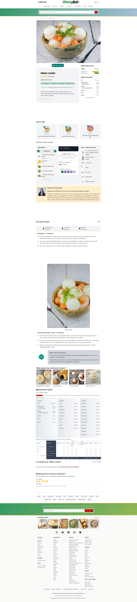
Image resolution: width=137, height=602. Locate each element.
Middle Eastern (88, 563)
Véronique (58, 188)
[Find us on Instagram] (38, 2)
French (86, 552)
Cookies (71, 558)
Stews (70, 576)
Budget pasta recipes (73, 544)
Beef (54, 546)
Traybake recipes (73, 581)
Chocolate (55, 547)
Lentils (54, 559)
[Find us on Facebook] (42, 2)
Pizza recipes (72, 567)
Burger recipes (72, 552)
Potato (54, 570)
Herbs (77, 496)
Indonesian (87, 557)
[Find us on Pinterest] (40, 2)
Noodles (55, 564)
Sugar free (50, 496)
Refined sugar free (71, 499)
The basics (71, 579)
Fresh (97, 496)
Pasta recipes (72, 566)
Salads (39, 549)
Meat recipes (87, 583)
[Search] (96, 12)
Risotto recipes (72, 573)
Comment (39, 483)
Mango (54, 561)
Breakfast (40, 541)
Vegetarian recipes (89, 586)
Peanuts (55, 567)
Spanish (86, 565)
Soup (39, 553)
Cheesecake (71, 553)
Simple (89, 499)
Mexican (86, 562)
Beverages (40, 539)
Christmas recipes (41, 560)
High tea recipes (72, 559)
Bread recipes (72, 541)
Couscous (55, 550)
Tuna (54, 576)
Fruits (38, 496)
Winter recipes (88, 544)
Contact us (84, 589)
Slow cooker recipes (89, 576)
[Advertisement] (68, 111)
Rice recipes (72, 572)
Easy (54, 499)
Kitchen (69, 6)
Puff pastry (55, 572)
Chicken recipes (72, 555)
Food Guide (78, 6)
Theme (61, 6)
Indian (86, 555)
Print (100, 221)
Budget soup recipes (73, 550)
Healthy (91, 496)
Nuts (54, 566)
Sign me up (88, 510)
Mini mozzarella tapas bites (68, 136)
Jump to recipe (58, 65)
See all (96, 517)
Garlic (54, 555)
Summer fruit (82, 499)
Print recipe (63, 164)
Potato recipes (72, 569)
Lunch (39, 544)
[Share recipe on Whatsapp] (62, 172)
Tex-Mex (86, 568)
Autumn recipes (88, 539)
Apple (54, 539)
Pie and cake (40, 547)
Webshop (91, 6)
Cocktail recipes (72, 556)
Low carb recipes (41, 567)
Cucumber (55, 553)
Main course (40, 546)
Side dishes (40, 552)
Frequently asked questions (71, 589)
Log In (98, 2)
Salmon (55, 573)
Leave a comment (97, 461)
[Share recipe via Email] (74, 172)
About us (90, 589)
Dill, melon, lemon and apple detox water (90, 136)
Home (37, 18)
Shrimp (54, 575)
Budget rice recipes (73, 549)
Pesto (54, 569)
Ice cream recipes (73, 561)
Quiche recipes (72, 570)
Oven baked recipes (73, 564)
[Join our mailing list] (43, 2)
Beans (54, 544)
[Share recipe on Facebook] (65, 172)
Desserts (46, 18)
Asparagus (55, 541)
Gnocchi (55, 556)
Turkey (54, 578)
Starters (39, 555)
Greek (86, 554)
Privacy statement (56, 589)
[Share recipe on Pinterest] (68, 172)
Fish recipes (87, 581)
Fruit (44, 496)
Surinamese (87, 566)
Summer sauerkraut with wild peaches (46, 136)
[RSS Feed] (45, 2)
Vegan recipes (88, 584)
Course (54, 6)
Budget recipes (72, 547)
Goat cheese (56, 558)
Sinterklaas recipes (73, 575)
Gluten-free (48, 499)
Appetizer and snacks (73, 539)
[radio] (37, 481)
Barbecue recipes (88, 573)
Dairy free (61, 499)
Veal (54, 579)
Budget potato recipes (74, 546)
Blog (84, 6)
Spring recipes (88, 541)
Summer (71, 496)
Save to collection (65, 162)
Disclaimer (47, 589)
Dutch (86, 551)
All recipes (47, 6)
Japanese (87, 560)
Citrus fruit (84, 496)
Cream (54, 552)
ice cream (58, 496)
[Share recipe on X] (71, 172)
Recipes (41, 18)
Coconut (55, 549)
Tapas (70, 578)
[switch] (60, 156)
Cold (65, 496)
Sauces (39, 550)
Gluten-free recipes (42, 565)
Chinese (86, 549)
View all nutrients (90, 97)
